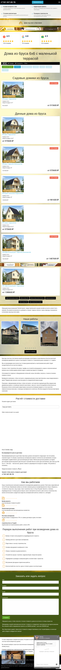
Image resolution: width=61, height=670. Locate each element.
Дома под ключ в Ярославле (33, 23)
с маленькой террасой (7, 66)
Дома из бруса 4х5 (25, 298)
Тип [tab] (5, 63)
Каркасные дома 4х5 (50, 298)
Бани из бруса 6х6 (23, 301)
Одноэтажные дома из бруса (12, 298)
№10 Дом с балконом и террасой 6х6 (12, 193)
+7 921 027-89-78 (8, 2)
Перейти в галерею (30, 351)
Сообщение (5, 597)
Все (26, 63)
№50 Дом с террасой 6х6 (9, 99)
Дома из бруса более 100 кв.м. (37, 298)
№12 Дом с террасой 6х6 (9, 223)
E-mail (3, 591)
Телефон (4, 585)
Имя (3, 579)
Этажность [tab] (19, 63)
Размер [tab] (11, 63)
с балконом (17, 66)
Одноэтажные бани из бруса (35, 301)
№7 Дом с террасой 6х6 (8, 134)
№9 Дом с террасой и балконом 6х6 (12, 164)
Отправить (6, 617)
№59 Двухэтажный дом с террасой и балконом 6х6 (16, 252)
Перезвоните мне (37, 2)
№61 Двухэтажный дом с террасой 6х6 (13, 286)
